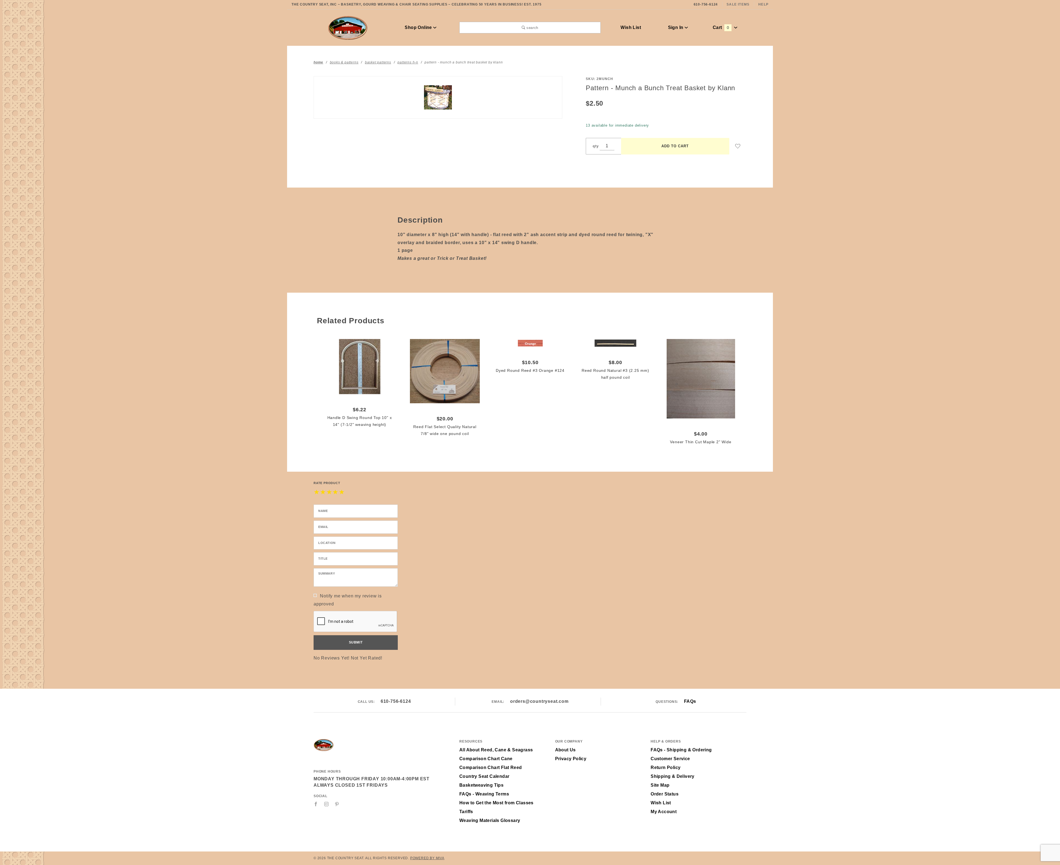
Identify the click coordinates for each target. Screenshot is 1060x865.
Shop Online (419, 27)
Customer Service (670, 758)
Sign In (676, 27)
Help (763, 4)
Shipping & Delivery (673, 776)
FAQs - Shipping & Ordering (681, 749)
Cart (721, 27)
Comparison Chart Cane (485, 758)
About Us (565, 749)
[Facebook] (316, 804)
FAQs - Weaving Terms (484, 794)
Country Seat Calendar (484, 776)
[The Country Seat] (348, 27)
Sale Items (738, 4)
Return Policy (665, 767)
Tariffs (466, 811)
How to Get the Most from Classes (496, 802)
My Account (664, 811)
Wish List (631, 27)
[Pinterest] (337, 804)
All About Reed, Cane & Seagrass (496, 749)
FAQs (690, 701)
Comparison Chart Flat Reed (490, 767)
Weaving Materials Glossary (489, 820)
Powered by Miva (427, 858)
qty (595, 146)
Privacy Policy (571, 758)
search (531, 28)
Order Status (665, 794)
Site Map (660, 785)
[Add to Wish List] (737, 146)
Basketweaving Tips (481, 785)
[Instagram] (326, 804)
